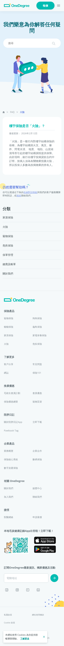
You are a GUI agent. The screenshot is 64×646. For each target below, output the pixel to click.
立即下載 (37, 422)
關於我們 (8, 488)
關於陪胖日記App (13, 422)
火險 (22, 112)
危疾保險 (37, 344)
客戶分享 (8, 364)
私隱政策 (8, 614)
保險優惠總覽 (11, 401)
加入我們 (8, 496)
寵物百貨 (37, 401)
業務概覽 (8, 451)
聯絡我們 (37, 496)
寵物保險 (8, 318)
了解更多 (24, 638)
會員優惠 (37, 393)
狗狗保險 (37, 318)
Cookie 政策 (9, 622)
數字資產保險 (11, 468)
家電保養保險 (39, 335)
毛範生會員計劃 (12, 393)
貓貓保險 (8, 326)
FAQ (12, 112)
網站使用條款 (38, 614)
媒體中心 (37, 488)
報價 (45, 5)
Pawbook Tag (11, 430)
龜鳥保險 (37, 326)
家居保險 (8, 335)
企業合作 (37, 451)
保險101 (36, 372)
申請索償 (37, 517)
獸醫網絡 (8, 517)
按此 (19, 195)
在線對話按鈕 (30, 192)
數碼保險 (37, 459)
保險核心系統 (11, 459)
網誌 (6, 372)
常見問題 (37, 364)
